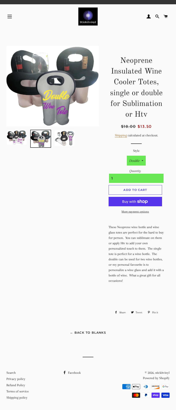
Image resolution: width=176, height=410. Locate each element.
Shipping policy (16, 397)
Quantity (135, 171)
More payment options (135, 211)
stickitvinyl (162, 373)
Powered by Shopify (156, 378)
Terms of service (17, 391)
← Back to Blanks (88, 333)
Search (11, 373)
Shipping (121, 135)
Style (136, 151)
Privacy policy (15, 379)
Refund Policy (15, 385)
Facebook (74, 373)
